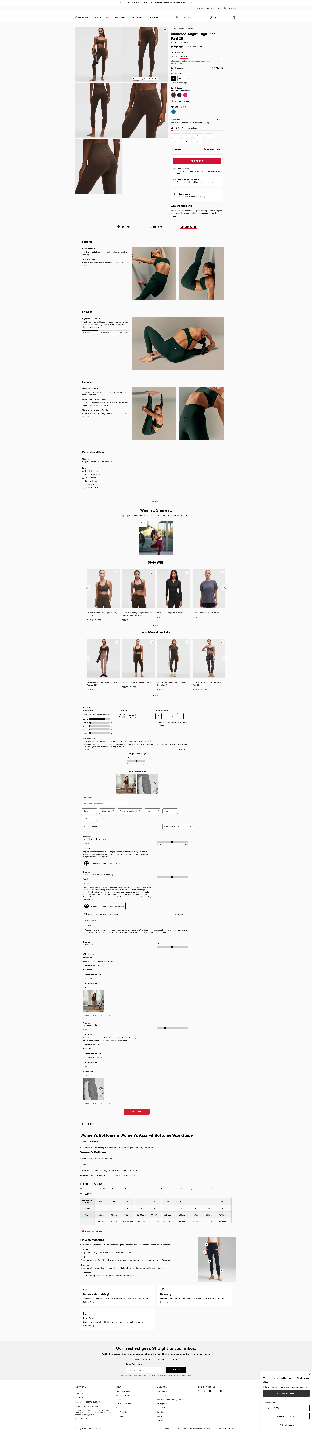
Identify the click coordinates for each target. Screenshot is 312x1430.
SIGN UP (176, 1369)
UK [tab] (177, 128)
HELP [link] (118, 1387)
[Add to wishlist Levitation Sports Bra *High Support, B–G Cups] (116, 572)
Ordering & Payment (124, 1395)
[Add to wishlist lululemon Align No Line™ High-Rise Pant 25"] (222, 642)
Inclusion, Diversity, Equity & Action (170, 1399)
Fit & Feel (87, 311)
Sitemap (160, 1420)
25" (173, 78)
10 (186, 141)
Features (87, 241)
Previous (121, 2)
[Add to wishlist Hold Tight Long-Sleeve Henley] (187, 572)
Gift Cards (120, 1416)
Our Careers (161, 1395)
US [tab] (172, 128)
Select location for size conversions (96, 1158)
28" (180, 78)
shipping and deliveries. (203, 182)
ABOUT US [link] (162, 1387)
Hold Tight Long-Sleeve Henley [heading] (170, 612)
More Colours (182, 101)
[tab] (124, 227)
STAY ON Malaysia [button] (286, 1393)
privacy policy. (186, 1375)
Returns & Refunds (123, 1403)
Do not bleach (90, 477)
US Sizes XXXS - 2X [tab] (104, 1176)
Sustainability (162, 1391)
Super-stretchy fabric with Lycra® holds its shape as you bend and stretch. (104, 393)
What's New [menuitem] (137, 17)
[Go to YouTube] (210, 1391)
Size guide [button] (219, 119)
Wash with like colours (91, 471)
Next (191, 2)
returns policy (211, 171)
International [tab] (192, 128)
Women (173, 28)
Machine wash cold (93, 474)
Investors (160, 1412)
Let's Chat (87, 1326)
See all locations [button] (288, 1425)
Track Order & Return (198, 8)
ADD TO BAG (197, 161)
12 (197, 141)
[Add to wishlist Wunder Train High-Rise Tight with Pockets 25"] (187, 642)
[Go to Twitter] (199, 1391)
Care (84, 468)
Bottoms (181, 28)
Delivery (119, 1399)
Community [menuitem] (153, 17)
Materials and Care (93, 451)
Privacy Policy (80, 1428)
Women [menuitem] (97, 17)
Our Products (121, 1412)
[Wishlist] (225, 18)
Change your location (271, 1402)
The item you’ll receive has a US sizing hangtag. (190, 122)
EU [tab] (183, 128)
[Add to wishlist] (165, 30)
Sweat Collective (163, 1407)
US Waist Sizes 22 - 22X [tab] (125, 1176)
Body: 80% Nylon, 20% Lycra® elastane (97, 461)
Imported (85, 491)
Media (159, 1416)
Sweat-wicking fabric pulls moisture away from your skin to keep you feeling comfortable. (105, 403)
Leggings (190, 28)
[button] (230, 8)
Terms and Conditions (96, 1428)
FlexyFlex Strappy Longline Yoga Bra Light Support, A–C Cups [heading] (137, 614)
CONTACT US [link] (81, 1387)
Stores (219, 8)
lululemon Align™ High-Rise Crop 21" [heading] (136, 682)
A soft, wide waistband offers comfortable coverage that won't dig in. (104, 253)
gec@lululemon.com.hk (89, 1406)
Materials (86, 458)
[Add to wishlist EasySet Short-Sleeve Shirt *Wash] (222, 572)
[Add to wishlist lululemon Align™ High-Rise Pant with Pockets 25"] (116, 642)
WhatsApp (79, 1393)
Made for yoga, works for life (95, 410)
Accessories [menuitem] (121, 17)
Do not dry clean (91, 487)
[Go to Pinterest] (204, 1391)
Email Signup (211, 8)
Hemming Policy (166, 1302)
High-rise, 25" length (91, 318)
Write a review (197, 46)
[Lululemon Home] (81, 17)
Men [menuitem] (108, 17)
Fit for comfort (88, 248)
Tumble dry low (91, 481)
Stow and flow (88, 259)
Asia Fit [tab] (174, 56)
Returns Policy (89, 1302)
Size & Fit (87, 1124)
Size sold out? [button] (176, 149)
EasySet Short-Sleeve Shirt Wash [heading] (206, 612)
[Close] (310, 1374)
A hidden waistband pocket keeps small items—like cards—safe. (105, 263)
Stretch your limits (90, 388)
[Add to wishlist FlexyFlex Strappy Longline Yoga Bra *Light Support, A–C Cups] (152, 572)
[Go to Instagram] (220, 1391)
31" (186, 78)
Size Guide (120, 1407)
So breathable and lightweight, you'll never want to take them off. (104, 414)
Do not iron (89, 484)
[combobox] (189, 17)
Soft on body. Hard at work (94, 399)
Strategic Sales (162, 1403)
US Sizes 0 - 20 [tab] (86, 1175)
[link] (103, 588)
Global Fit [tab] (184, 56)
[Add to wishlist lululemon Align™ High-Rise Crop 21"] (152, 642)
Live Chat (79, 1397)
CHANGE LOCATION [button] (286, 1416)
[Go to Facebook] (215, 1391)
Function (87, 381)
